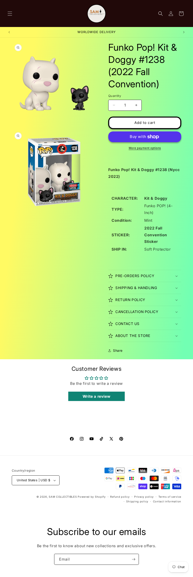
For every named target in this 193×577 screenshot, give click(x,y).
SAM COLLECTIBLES (63, 496)
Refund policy (119, 496)
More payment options (145, 148)
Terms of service (169, 496)
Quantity (114, 96)
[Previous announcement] (9, 32)
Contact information (167, 501)
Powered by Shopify (92, 496)
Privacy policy (144, 496)
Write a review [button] (96, 396)
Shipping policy (137, 501)
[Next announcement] (184, 32)
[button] (10, 13)
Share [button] (118, 350)
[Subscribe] (133, 559)
